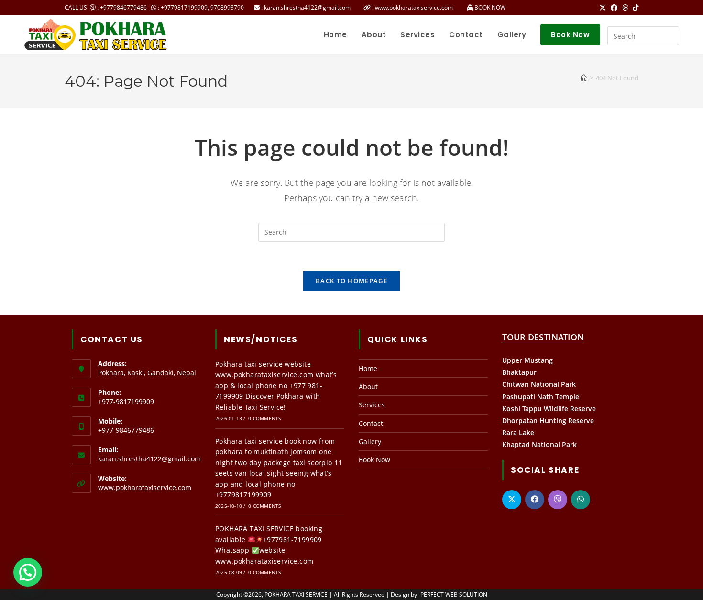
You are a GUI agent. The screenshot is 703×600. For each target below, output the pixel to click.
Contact (371, 423)
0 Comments (264, 418)
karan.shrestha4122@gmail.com (149, 458)
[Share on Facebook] (534, 499)
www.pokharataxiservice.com (144, 487)
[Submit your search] (669, 34)
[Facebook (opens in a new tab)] (614, 7)
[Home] (584, 78)
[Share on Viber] (557, 499)
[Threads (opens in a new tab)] (625, 7)
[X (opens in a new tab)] (602, 7)
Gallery (370, 441)
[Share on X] (511, 499)
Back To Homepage (351, 280)
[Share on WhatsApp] (580, 499)
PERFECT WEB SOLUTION (453, 594)
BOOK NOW (489, 7)
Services (372, 404)
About (368, 386)
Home (368, 368)
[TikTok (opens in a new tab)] (634, 7)
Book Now (374, 459)
